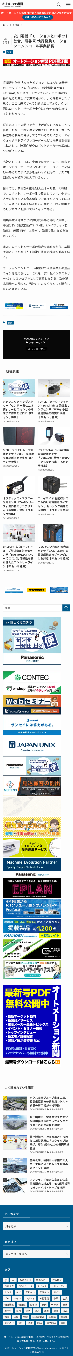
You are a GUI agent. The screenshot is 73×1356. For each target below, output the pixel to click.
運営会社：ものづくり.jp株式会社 (52, 1336)
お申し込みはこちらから (38, 17)
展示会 (7, 1310)
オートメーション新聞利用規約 (19, 1336)
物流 (25, 1316)
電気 (63, 1323)
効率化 (33, 1304)
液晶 (65, 1310)
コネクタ (9, 1286)
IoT (13, 1279)
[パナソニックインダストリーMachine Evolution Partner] (32, 876)
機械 (56, 1310)
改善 (46, 1310)
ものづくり (25, 1279)
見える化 (9, 1323)
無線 (16, 1316)
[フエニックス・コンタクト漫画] (32, 978)
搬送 (37, 1310)
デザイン (30, 1292)
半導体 (54, 1304)
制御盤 (22, 1304)
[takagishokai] (32, 713)
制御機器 (9, 1304)
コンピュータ (25, 1286)
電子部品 (51, 1323)
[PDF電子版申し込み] (36, 66)
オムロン (57, 1279)
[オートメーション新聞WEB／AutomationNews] (12, 4)
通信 (30, 1323)
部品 (39, 1323)
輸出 (20, 1323)
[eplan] (32, 896)
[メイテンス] (32, 795)
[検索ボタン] (59, 4)
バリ (6, 1298)
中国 (56, 1298)
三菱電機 (44, 1298)
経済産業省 (38, 1316)
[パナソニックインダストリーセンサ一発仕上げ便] (32, 664)
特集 (9, 51)
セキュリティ (58, 1286)
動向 (44, 1304)
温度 (6, 1316)
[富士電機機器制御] (59, 308)
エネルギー (42, 1279)
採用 (18, 1310)
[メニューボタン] (68, 4)
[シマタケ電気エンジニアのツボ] (32, 835)
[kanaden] (14, 308)
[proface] (59, 592)
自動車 (52, 1316)
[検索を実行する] (66, 607)
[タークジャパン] (36, 591)
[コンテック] (32, 693)
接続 (28, 1310)
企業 (65, 1298)
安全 (65, 1304)
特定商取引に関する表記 (29, 1341)
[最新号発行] (32, 1066)
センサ (7, 1292)
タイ (18, 1292)
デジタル (44, 1292)
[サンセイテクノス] (14, 592)
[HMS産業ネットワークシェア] (32, 815)
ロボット (30, 1298)
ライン (17, 1298)
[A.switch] (32, 856)
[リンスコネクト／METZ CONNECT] (32, 957)
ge (5, 1279)
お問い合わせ (49, 1341)
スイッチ (42, 1286)
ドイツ (57, 1292)
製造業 (64, 1316)
